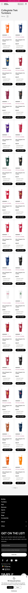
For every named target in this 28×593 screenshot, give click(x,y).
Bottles (3, 499)
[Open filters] (7, 16)
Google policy (22, 584)
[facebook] (2, 560)
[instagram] (11, 560)
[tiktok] (7, 560)
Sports (3, 510)
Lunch (3, 512)
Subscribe (14, 554)
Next (15, 487)
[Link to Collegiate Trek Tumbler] (7, 27)
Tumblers (4, 502)
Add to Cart (7, 50)
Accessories (4, 518)
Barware (3, 507)
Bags (2, 515)
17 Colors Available (6, 303)
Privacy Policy (16, 584)
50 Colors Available (6, 37)
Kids (2, 504)
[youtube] (16, 560)
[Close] (26, 577)
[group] (7, 37)
